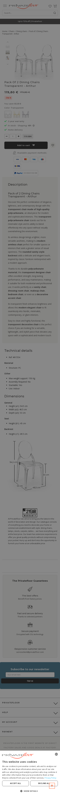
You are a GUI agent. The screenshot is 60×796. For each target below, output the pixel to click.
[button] (30, 791)
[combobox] (56, 754)
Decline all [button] (44, 783)
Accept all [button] (15, 783)
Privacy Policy (50, 778)
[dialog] (30, 773)
